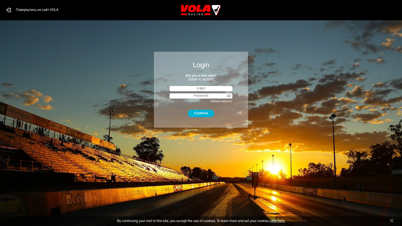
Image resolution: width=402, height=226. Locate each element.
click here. (277, 221)
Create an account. (201, 79)
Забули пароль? (221, 101)
